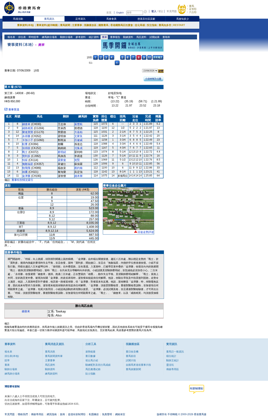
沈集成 (78, 148)
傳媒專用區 (172, 369)
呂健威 (78, 140)
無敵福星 (27, 164)
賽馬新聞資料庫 (54, 356)
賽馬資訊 (49, 18)
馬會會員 (111, 18)
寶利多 (26, 156)
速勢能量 (90, 351)
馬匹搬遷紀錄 (92, 369)
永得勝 (26, 136)
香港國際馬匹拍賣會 (121, 25)
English (120, 12)
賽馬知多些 (165, 25)
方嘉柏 (78, 132)
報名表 (11, 37)
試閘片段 (131, 360)
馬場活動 (18, 18)
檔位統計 (171, 356)
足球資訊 (80, 18)
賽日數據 (90, 356)
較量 (25, 144)
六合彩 (193, 12)
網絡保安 (120, 414)
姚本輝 (78, 176)
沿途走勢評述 (146, 232)
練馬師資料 (51, 373)
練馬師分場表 (49, 37)
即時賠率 (33, 37)
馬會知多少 (182, 18)
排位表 (22, 37)
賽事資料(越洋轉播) (47, 25)
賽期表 (166, 37)
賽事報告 (115, 37)
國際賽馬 (103, 25)
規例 (62, 414)
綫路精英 (27, 128)
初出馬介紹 (91, 360)
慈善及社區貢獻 (146, 18)
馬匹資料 (141, 37)
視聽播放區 (90, 25)
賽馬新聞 (65, 25)
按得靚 (26, 148)
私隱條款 (94, 414)
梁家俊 (62, 160)
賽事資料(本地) (26, 25)
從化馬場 (140, 25)
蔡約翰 (78, 168)
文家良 (78, 136)
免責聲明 (107, 414)
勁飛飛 (26, 168)
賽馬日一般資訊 (175, 351)
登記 (160, 11)
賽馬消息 (50, 351)
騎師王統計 (172, 360)
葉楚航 (78, 124)
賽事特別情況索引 (22, 179)
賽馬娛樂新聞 (133, 369)
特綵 (25, 160)
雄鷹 (25, 172)
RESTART (179, 25)
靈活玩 (170, 364)
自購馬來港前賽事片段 (138, 364)
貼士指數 (90, 373)
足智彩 (193, 9)
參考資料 (80, 37)
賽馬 (191, 6)
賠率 (7, 360)
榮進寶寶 (27, 132)
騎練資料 (127, 37)
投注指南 (152, 25)
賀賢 (77, 160)
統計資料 (93, 37)
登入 (153, 11)
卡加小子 (27, 140)
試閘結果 (154, 37)
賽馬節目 (131, 356)
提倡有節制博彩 (77, 414)
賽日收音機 (132, 351)
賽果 (104, 37)
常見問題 (172, 11)
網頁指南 (52, 414)
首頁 (108, 12)
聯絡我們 (23, 414)
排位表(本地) (12, 356)
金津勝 (26, 176)
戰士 (25, 152)
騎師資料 (50, 369)
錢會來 (26, 124)
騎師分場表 (66, 37)
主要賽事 (77, 25)
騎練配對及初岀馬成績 (98, 364)
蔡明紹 (62, 152)
